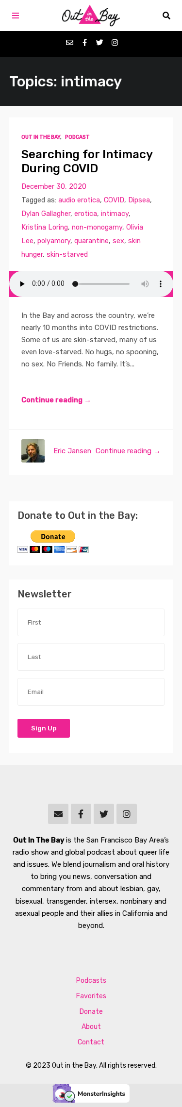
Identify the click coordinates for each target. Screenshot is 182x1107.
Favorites (91, 996)
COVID (114, 200)
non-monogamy (97, 227)
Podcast (77, 137)
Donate (91, 1012)
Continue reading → (56, 400)
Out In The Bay (40, 137)
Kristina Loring (44, 227)
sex (118, 241)
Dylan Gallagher (45, 214)
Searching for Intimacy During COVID (86, 161)
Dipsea (139, 200)
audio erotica (79, 200)
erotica (85, 214)
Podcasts (91, 980)
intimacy (115, 214)
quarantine (91, 241)
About (91, 1027)
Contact (91, 1042)
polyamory (53, 241)
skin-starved (67, 254)
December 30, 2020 (53, 186)
